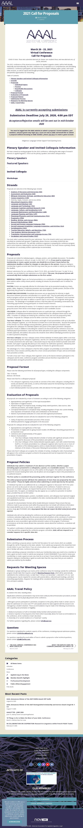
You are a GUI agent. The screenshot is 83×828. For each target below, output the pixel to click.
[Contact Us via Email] (52, 764)
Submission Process (18, 99)
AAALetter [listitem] (10, 666)
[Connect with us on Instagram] (43, 764)
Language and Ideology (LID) (21, 204)
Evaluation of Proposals (19, 95)
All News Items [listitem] (16, 663)
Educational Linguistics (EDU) (21, 202)
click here (51, 135)
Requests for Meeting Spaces (22, 101)
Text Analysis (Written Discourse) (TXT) (25, 232)
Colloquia (18, 91)
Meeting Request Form (46, 573)
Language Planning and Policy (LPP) (24, 214)
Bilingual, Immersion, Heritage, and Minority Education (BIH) (33, 196)
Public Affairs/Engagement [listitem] (20, 684)
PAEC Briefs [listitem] (10, 687)
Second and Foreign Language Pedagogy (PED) (28, 224)
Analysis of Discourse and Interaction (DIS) (26, 192)
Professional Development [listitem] (20, 681)
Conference (41, 19)
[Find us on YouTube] (47, 764)
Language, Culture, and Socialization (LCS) (26, 210)
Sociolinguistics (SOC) (19, 228)
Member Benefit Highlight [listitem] (20, 678)
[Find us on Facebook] (31, 764)
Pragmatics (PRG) (17, 218)
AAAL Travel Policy (18, 103)
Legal (60, 826)
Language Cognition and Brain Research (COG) (28, 208)
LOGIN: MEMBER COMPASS (41, 803)
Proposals (14, 83)
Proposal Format (17, 93)
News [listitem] (8, 672)
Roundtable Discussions (23, 89)
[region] (61, 647)
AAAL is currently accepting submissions (41, 109)
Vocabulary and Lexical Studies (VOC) (24, 236)
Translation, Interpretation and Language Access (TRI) (31, 234)
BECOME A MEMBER (41, 799)
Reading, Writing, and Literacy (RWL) (24, 220)
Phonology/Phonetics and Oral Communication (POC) (30, 216)
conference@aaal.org (25, 633)
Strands (14, 81)
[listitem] (41, 700)
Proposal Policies (17, 97)
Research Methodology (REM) (21, 222)
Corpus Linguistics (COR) (20, 198)
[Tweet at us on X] (35, 764)
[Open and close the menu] (47, 3)
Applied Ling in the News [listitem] (20, 675)
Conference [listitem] (10, 669)
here (37, 133)
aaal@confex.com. (23, 639)
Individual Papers (21, 85)
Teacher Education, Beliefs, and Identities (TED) (28, 230)
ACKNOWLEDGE (14, 822)
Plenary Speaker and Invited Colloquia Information (29, 79)
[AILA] (41, 811)
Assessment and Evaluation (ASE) (23, 194)
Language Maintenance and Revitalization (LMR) (29, 212)
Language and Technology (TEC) (23, 206)
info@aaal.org (46, 621)
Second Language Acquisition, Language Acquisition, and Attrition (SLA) (37, 226)
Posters (18, 87)
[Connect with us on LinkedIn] (39, 764)
